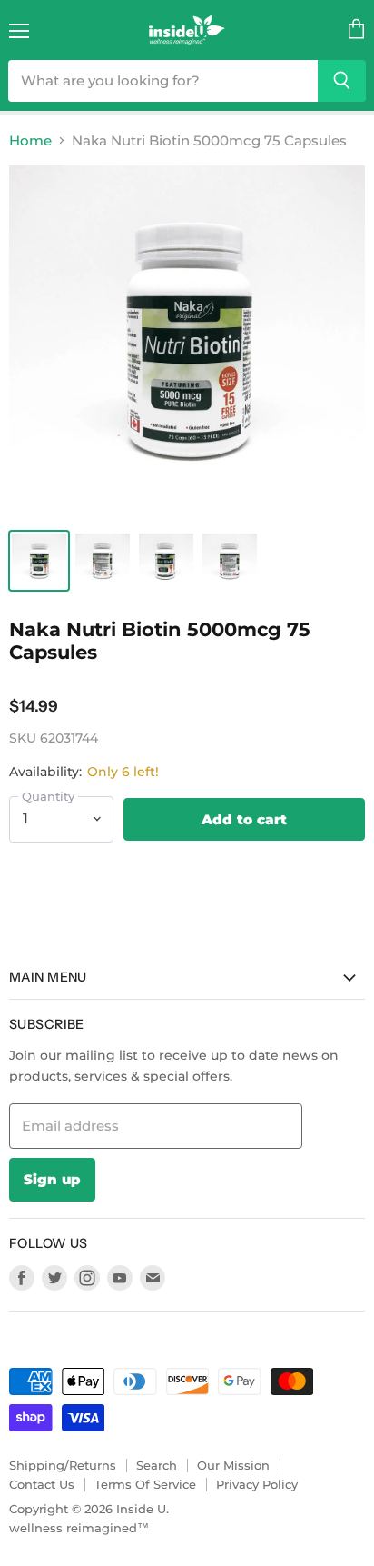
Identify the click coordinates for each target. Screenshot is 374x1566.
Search (156, 1465)
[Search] (342, 81)
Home (30, 140)
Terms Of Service (145, 1484)
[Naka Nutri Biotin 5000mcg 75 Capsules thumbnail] (39, 561)
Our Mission (233, 1465)
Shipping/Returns (62, 1465)
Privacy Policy (257, 1484)
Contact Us (41, 1484)
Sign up (52, 1179)
